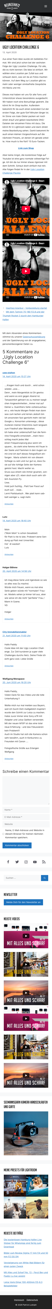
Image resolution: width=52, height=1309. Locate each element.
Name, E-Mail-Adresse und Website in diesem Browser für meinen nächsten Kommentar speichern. (24, 834)
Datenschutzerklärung (34, 337)
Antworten (9, 504)
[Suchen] (44, 878)
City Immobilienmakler (15, 632)
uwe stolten (9, 372)
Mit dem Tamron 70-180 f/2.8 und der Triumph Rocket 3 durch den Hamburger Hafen (23, 316)
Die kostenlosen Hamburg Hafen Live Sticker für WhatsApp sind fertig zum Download (23, 1243)
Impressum (19, 1300)
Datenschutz (32, 1300)
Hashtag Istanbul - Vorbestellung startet (26, 308)
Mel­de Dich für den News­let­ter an (23, 902)
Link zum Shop (26, 148)
